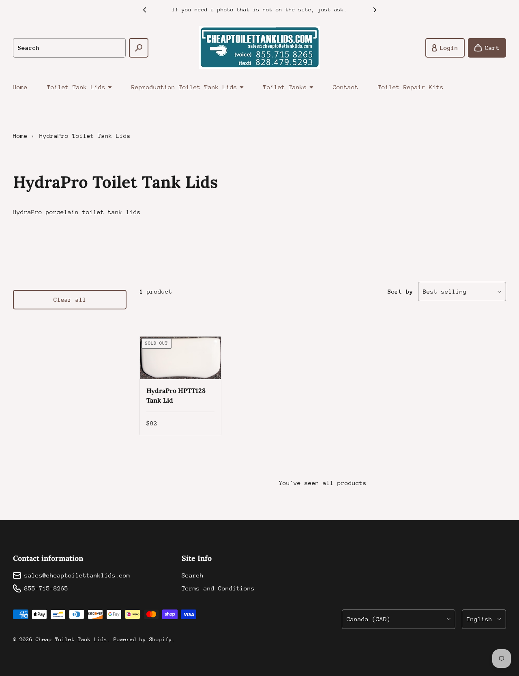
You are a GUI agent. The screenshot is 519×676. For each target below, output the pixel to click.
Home (20, 87)
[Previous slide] (144, 9)
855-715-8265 (46, 588)
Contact (345, 87)
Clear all (70, 299)
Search (193, 575)
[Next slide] (374, 9)
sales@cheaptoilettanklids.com (77, 575)
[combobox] (69, 48)
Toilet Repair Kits (411, 87)
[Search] (138, 48)
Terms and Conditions (218, 588)
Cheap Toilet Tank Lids (71, 639)
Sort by (400, 291)
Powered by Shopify (143, 639)
